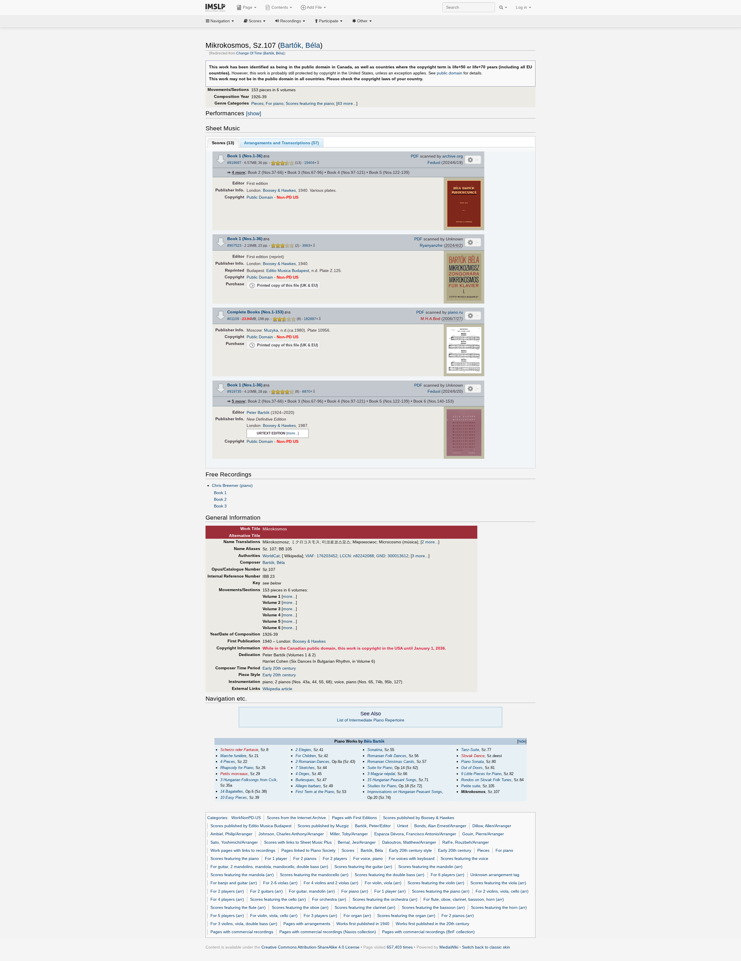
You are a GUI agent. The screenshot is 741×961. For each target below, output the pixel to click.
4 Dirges (302, 774)
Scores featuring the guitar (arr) (363, 866)
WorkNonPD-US (246, 817)
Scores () (223, 142)
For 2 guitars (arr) (266, 891)
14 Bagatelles (231, 791)
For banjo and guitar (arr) (233, 882)
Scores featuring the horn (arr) (499, 907)
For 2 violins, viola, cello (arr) (502, 891)
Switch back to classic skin (486, 947)
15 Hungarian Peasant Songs (391, 780)
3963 (306, 246)
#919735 (234, 392)
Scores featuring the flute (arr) (238, 907)
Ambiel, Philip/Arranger (231, 834)
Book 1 (220, 492)
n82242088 (363, 555)
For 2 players (335, 858)
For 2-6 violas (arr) (280, 882)
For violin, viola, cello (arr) (274, 915)
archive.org (452, 156)
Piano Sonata (472, 761)
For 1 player (276, 858)
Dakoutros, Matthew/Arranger (409, 842)
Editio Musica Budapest (287, 270)
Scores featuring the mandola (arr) (242, 874)
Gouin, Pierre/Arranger (483, 834)
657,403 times (400, 947)
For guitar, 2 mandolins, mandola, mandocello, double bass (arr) (269, 866)
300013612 (398, 555)
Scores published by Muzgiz (323, 825)
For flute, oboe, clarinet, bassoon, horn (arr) (463, 899)
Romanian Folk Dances (386, 756)
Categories (217, 817)
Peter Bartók (258, 412)
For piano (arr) (354, 891)
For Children (306, 756)
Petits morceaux (234, 774)
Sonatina (374, 750)
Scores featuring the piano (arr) (440, 891)
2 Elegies (303, 750)
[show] (253, 113)
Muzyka (271, 330)
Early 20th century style (410, 850)
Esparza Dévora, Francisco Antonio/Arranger (415, 834)
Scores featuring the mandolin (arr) (430, 866)
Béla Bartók (374, 741)
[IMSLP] (216, 7)
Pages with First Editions (354, 817)
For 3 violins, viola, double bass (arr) (243, 923)
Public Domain (260, 197)
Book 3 (220, 506)
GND (380, 555)
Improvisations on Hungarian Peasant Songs (404, 792)
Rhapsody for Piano (236, 767)
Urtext (402, 825)
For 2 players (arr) (227, 891)
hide (521, 741)
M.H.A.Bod (430, 318)
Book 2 (220, 499)
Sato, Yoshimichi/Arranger (234, 842)
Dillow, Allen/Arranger (491, 825)
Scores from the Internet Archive (296, 817)
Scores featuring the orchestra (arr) (385, 899)
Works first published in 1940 (362, 923)
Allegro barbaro (308, 786)
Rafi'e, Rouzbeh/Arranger (465, 842)
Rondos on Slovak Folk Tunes (486, 780)
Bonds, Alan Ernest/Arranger (440, 825)
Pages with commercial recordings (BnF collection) (428, 931)
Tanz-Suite (470, 750)
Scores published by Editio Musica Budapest (250, 825)
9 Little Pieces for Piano (481, 774)
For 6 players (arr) (447, 874)
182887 (310, 319)
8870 (306, 392)
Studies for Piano (381, 786)
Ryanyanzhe (431, 245)
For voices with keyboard (411, 858)
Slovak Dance (473, 756)
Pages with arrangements (306, 923)
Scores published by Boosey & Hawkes (418, 817)
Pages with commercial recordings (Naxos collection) (327, 931)
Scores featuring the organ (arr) (406, 915)
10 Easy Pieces (233, 797)
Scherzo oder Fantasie (239, 750)
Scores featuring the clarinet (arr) (365, 907)
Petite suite (470, 786)
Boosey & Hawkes (279, 190)
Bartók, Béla (300, 45)
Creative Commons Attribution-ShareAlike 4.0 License (310, 947)
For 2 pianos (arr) (457, 915)
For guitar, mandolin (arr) (312, 891)
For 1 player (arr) (390, 891)
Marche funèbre (233, 756)
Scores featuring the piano (310, 103)
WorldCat (271, 555)
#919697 (234, 163)
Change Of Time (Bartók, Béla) (260, 53)
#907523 (234, 246)
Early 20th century (279, 668)
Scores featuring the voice (464, 858)
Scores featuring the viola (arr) (498, 882)
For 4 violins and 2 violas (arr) (331, 882)
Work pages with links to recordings (242, 850)
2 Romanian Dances (312, 761)
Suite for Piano (379, 767)
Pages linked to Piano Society (308, 850)
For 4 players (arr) (227, 899)
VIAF (309, 555)
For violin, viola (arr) (383, 882)
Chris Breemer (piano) (232, 485)
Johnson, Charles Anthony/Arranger (291, 834)
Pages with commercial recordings (241, 931)
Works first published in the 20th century (432, 923)
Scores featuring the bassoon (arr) (433, 907)
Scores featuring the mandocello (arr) (314, 874)
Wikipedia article (277, 688)
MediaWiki (448, 947)
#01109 (233, 319)
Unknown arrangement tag (494, 874)
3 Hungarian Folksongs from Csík (248, 780)
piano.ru (455, 312)
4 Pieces (227, 761)
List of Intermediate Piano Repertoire (370, 720)
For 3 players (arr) (320, 915)
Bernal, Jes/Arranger (357, 842)
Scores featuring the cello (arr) (278, 899)
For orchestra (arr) (329, 899)
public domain (449, 73)
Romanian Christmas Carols (390, 761)
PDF (415, 156)
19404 (309, 163)
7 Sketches (305, 767)
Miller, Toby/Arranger (349, 834)
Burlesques (305, 780)
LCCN (345, 555)
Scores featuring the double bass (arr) (389, 874)
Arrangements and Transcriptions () (281, 142)
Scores (348, 850)
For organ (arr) (357, 915)
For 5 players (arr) (227, 915)
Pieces (257, 103)
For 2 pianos (304, 858)
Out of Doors (472, 767)
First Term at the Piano (315, 792)
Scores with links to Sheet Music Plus (298, 842)
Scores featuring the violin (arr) (436, 882)
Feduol (434, 162)
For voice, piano (368, 858)
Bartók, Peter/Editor (373, 825)
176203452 (327, 555)
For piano (274, 103)
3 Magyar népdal (381, 774)
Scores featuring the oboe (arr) (300, 907)
